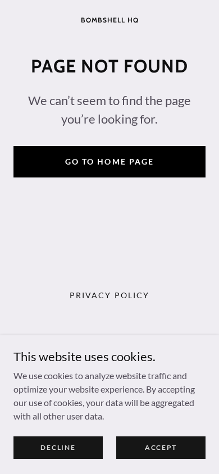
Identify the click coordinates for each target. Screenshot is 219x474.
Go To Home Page (109, 161)
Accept (161, 447)
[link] (109, 18)
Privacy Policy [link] (109, 295)
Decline (57, 447)
